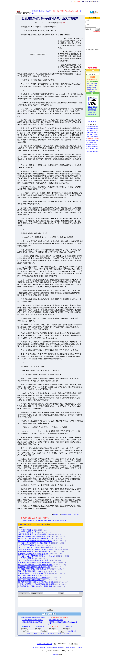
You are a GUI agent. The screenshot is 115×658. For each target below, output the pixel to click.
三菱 (94, 112)
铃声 (36, 634)
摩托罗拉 (90, 109)
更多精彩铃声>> (92, 91)
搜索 (90, 1)
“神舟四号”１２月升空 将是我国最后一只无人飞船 (36, 556)
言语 (42, 634)
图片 (29, 634)
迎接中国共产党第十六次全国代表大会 (32, 524)
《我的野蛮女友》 (92, 85)
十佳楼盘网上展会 (92, 149)
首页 (72, 1)
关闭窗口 (77, 514)
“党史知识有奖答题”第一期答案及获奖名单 (34, 569)
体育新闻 (41, 626)
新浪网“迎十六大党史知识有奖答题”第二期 (34, 567)
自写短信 (51, 634)
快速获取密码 (72, 631)
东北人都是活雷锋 (92, 83)
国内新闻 (48, 11)
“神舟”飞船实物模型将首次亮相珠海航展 (33, 539)
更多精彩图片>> (92, 115)
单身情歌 (94, 89)
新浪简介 (36, 647)
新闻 (83, 1)
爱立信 (90, 112)
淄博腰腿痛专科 (92, 145)
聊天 (98, 1)
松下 (94, 111)
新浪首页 (35, 11)
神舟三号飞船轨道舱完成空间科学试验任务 (34, 534)
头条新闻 (26, 626)
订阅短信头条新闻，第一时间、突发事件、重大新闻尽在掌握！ (44, 520)
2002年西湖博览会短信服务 (32, 620)
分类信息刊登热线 (92, 151)
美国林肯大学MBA (92, 130)
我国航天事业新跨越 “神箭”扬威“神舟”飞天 (34, 552)
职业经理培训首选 (93, 126)
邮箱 (86, 1)
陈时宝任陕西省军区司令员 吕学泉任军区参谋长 (36, 582)
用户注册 (42, 647)
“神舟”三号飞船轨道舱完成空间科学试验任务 (35, 541)
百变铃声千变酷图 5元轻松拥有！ (34, 618)
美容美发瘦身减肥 (92, 136)
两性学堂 (69, 626)
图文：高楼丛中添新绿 (26, 575)
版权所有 (55, 654)
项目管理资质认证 (92, 147)
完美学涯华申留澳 (92, 140)
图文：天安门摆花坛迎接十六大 (30, 571)
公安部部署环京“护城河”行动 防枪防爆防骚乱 (35, 586)
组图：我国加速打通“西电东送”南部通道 (33, 578)
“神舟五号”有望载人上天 (27, 532)
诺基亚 (90, 107)
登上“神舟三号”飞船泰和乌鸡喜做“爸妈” (33, 554)
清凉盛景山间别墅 (92, 134)
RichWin (67, 647)
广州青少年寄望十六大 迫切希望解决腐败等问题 (36, 584)
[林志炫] (89, 89)
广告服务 (48, 647)
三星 (94, 109)
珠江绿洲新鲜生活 (92, 128)
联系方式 (73, 647)
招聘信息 (54, 647)
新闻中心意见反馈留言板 (44, 644)
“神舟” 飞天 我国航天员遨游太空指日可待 (33, 547)
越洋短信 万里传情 (56, 620)
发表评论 (55, 514)
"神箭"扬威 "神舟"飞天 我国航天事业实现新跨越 (36, 549)
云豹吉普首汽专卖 (92, 132)
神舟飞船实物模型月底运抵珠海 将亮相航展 (34, 536)
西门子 (95, 107)
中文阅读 (61, 647)
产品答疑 (79, 647)
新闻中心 (41, 11)
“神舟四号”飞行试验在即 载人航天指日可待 (34, 543)
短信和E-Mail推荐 (66, 514)
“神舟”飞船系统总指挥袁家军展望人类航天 (34, 560)
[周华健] (89, 87)
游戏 (59, 634)
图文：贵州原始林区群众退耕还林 (30, 580)
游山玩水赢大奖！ (92, 143)
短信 (94, 1)
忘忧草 (94, 87)
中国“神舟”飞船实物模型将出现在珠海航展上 (35, 562)
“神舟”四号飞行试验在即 (27, 545)
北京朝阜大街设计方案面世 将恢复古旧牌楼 (34, 573)
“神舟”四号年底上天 (25, 530)
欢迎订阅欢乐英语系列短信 (32, 622)
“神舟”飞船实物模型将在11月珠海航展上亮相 (35, 565)
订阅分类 (67, 634)
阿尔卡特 (90, 111)
